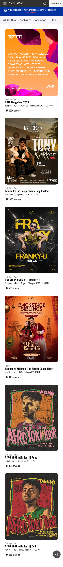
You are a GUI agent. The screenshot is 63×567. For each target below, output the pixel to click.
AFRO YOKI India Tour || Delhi (21, 546)
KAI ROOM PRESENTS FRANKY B (22, 280)
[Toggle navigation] (5, 3)
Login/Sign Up (56, 3)
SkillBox (17, 3)
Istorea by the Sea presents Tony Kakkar (27, 191)
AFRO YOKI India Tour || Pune (21, 457)
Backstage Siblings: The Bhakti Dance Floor (29, 368)
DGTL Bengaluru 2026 (17, 102)
